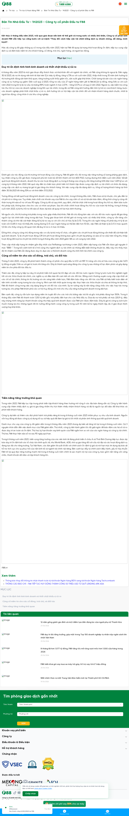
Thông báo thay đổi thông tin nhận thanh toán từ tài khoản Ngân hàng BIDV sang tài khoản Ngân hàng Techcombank (60, 581)
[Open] (120, 704)
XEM (23, 723)
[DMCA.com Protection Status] (48, 764)
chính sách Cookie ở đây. (43, 788)
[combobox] (70, 704)
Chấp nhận (30, 794)
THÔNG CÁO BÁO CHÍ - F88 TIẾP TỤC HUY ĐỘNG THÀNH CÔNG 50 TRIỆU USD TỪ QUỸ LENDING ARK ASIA (54, 584)
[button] (125, 4)
